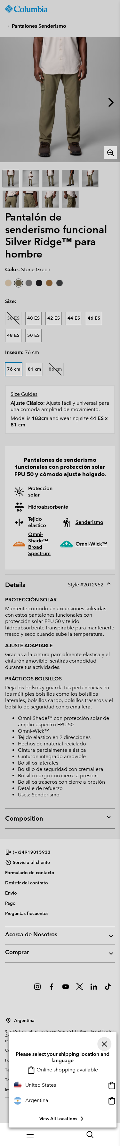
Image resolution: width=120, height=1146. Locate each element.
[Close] (104, 1044)
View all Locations (58, 1118)
